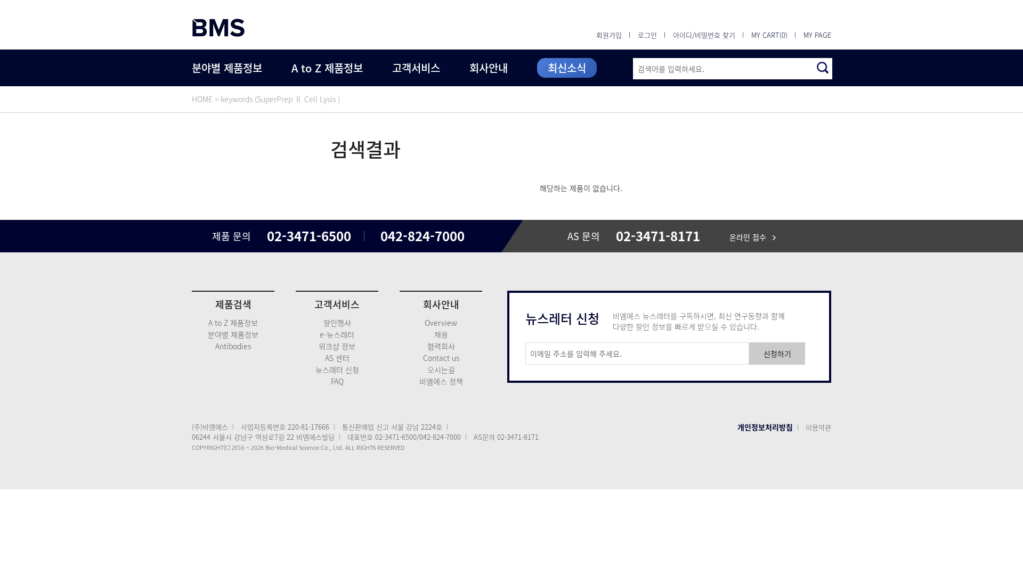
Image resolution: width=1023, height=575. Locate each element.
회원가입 (609, 35)
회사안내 (488, 68)
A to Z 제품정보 (327, 68)
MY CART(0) (769, 35)
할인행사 (337, 322)
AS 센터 (337, 357)
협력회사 (441, 346)
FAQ (337, 381)
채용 (441, 334)
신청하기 (777, 353)
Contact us (441, 357)
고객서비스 (416, 68)
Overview (441, 322)
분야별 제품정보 (227, 68)
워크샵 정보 (337, 346)
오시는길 (441, 369)
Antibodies (233, 346)
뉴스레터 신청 (337, 369)
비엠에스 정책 (441, 381)
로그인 (647, 35)
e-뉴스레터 (337, 334)
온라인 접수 (751, 237)
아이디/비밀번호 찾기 (704, 35)
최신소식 (567, 68)
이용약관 (818, 427)
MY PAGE (817, 35)
